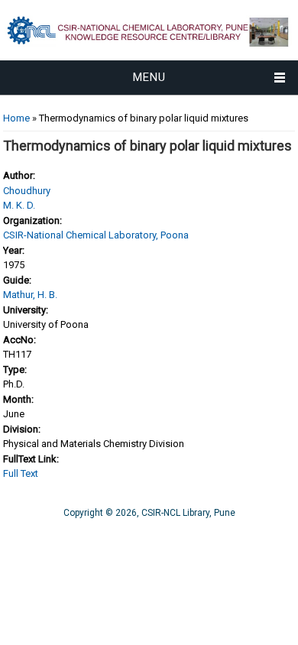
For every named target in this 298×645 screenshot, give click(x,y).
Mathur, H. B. (30, 294)
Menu (149, 77)
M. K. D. (19, 205)
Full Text (20, 473)
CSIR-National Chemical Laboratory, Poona (96, 235)
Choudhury (26, 190)
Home (16, 118)
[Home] (149, 53)
